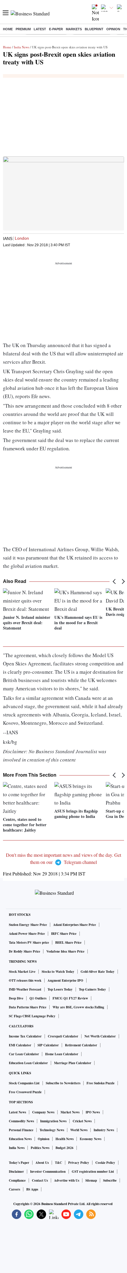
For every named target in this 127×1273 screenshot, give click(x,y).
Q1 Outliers (38, 998)
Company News (43, 1112)
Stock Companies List (24, 1083)
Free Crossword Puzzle (25, 1092)
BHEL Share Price (68, 942)
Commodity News (21, 1121)
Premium (23, 29)
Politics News (40, 1148)
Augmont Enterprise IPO (65, 980)
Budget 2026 (65, 1148)
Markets (74, 29)
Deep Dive (16, 998)
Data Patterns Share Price (27, 1007)
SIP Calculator (48, 1045)
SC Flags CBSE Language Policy (32, 1016)
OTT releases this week (25, 980)
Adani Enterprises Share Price (74, 925)
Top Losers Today (60, 989)
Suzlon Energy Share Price (28, 925)
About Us (42, 1163)
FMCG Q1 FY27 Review (70, 998)
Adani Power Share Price (27, 934)
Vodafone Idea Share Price (65, 951)
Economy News (90, 1139)
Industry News (104, 1130)
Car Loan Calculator (24, 1054)
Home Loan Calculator (61, 1054)
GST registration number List (93, 1171)
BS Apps (32, 1189)
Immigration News (53, 1121)
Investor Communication (48, 1171)
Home (8, 29)
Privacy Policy (78, 1163)
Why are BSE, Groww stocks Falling (78, 1007)
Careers (14, 1189)
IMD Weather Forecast (25, 989)
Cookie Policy (105, 1163)
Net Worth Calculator (100, 1036)
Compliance (17, 1180)
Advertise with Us (66, 1180)
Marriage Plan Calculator (72, 1063)
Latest (40, 29)
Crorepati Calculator (63, 1036)
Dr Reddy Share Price (24, 951)
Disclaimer (16, 1171)
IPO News (93, 1112)
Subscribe (110, 1180)
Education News (20, 1139)
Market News (70, 1112)
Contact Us (40, 1180)
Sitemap (91, 1180)
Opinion (113, 29)
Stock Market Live (22, 972)
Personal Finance (21, 1130)
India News (21, 47)
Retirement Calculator (81, 1045)
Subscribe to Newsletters (63, 1083)
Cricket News (82, 1121)
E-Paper (56, 29)
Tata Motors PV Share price (29, 942)
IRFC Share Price (63, 934)
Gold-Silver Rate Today (98, 972)
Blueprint (94, 29)
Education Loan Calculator (28, 1063)
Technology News (52, 1130)
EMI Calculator (20, 1045)
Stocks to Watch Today (58, 972)
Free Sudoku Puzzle (101, 1083)
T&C (58, 1163)
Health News (65, 1139)
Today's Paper (19, 1163)
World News (78, 1130)
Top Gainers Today (92, 989)
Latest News (17, 1112)
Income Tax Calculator (25, 1036)
